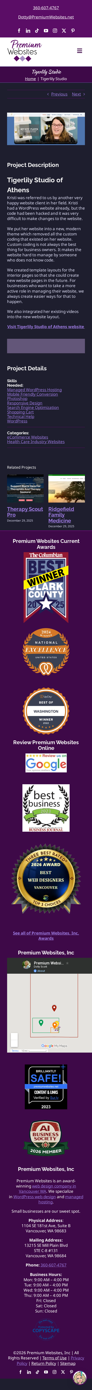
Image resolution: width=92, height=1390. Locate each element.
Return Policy (43, 1363)
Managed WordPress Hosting (34, 389)
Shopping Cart (20, 412)
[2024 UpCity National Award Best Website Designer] (46, 630)
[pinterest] (73, 30)
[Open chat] (79, 1377)
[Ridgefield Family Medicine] (66, 477)
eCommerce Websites (27, 437)
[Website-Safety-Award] (46, 1066)
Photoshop (17, 398)
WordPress (17, 421)
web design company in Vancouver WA (47, 1188)
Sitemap (67, 1363)
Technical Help (20, 416)
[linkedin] (28, 30)
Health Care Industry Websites (36, 441)
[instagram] (55, 30)
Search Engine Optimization (33, 407)
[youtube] (46, 30)
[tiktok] (37, 30)
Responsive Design (24, 403)
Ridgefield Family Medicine (61, 515)
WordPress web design (34, 1196)
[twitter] (64, 30)
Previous (59, 94)
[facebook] (19, 30)
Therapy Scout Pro (25, 512)
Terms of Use (54, 1358)
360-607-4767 (46, 7)
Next (76, 94)
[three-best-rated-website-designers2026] (46, 845)
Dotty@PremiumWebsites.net (46, 17)
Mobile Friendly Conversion (32, 394)
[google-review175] (46, 755)
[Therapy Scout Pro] (25, 477)
